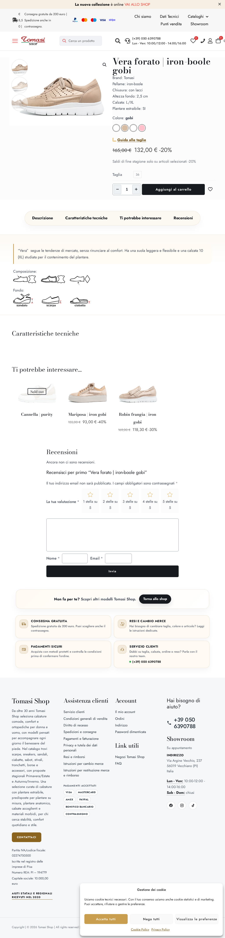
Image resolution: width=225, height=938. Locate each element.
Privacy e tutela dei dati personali (80, 748)
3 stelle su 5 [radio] (130, 504)
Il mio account (125, 711)
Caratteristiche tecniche (86, 218)
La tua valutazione (62, 501)
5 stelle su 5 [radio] (170, 504)
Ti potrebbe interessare (140, 218)
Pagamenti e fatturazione (81, 738)
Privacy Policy (160, 929)
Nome (53, 558)
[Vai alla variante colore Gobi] (125, 130)
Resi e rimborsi (74, 756)
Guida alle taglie (131, 139)
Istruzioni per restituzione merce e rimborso (86, 773)
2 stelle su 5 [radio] (110, 504)
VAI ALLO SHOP (137, 4)
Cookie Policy (140, 929)
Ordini (119, 718)
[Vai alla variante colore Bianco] (133, 130)
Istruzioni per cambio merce (83, 763)
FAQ (118, 763)
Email (96, 558)
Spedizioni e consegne (80, 731)
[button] (15, 41)
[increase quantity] (136, 189)
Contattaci (26, 837)
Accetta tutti (106, 919)
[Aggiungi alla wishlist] (54, 392)
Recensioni (183, 218)
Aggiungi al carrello (173, 189)
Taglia (117, 174)
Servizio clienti (74, 711)
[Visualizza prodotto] (54, 383)
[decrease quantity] (117, 189)
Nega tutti (151, 919)
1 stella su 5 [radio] (90, 504)
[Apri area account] (211, 40)
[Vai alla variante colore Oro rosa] (142, 130)
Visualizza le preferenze (196, 919)
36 (137, 174)
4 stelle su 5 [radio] (150, 504)
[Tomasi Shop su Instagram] (182, 805)
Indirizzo (121, 725)
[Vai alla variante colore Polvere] (116, 130)
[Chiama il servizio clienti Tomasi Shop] (203, 41)
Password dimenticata (130, 731)
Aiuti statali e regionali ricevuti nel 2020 (32, 895)
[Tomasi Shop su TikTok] (193, 805)
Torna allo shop (155, 598)
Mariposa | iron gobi (87, 414)
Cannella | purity (37, 414)
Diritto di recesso (76, 725)
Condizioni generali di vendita (85, 718)
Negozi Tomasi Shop (130, 756)
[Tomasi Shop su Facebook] (171, 805)
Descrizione (42, 218)
